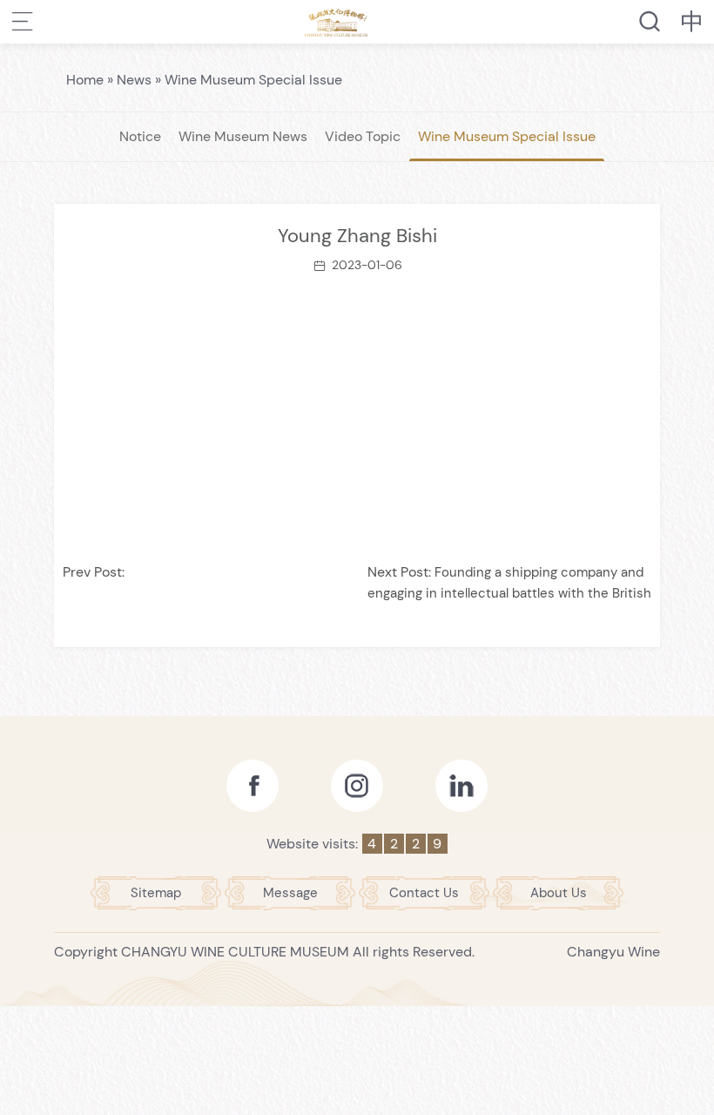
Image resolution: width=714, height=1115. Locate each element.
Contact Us (424, 893)
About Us (558, 893)
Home (85, 80)
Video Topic (363, 136)
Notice (140, 136)
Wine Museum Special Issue (253, 80)
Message (290, 893)
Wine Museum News (242, 136)
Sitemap (156, 893)
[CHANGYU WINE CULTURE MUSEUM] (336, 22)
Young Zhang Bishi (357, 236)
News (134, 80)
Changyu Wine (613, 952)
